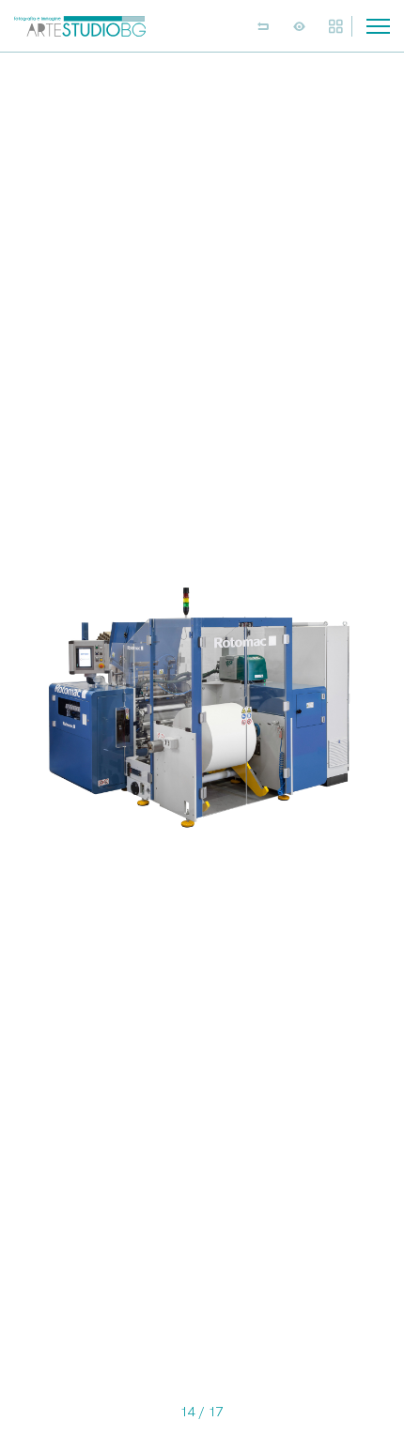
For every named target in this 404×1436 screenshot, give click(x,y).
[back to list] (263, 26)
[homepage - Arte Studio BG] (80, 26)
